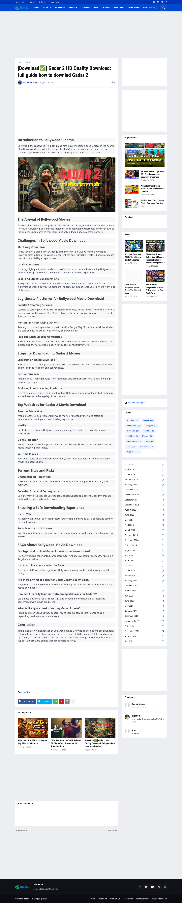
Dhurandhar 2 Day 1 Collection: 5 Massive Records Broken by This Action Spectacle (155, 258)
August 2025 (145, 510)
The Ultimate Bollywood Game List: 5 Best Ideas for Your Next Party (155, 288)
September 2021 (145, 631)
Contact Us (115, 899)
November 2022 (145, 621)
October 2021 (145, 626)
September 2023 (145, 586)
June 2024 (145, 560)
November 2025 (145, 495)
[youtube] (162, 2)
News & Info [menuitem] (134, 8)
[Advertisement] (91, 35)
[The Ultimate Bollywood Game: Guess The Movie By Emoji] (134, 276)
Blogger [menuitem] (73, 8)
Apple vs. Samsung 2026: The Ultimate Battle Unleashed (133, 257)
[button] (157, 7)
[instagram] (158, 886)
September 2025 (145, 505)
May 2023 (145, 606)
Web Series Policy (159, 899)
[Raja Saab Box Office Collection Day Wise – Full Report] (33, 728)
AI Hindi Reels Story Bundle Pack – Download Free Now (152, 202)
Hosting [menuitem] (106, 8)
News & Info (134, 441)
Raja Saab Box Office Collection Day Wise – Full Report (32, 742)
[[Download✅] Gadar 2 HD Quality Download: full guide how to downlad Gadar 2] (100, 728)
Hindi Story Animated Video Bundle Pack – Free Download (144, 158)
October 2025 (145, 500)
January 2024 (145, 580)
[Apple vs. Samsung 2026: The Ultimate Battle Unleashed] (134, 246)
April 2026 (145, 469)
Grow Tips (133, 431)
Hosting (149, 431)
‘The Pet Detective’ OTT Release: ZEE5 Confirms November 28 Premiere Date (66, 743)
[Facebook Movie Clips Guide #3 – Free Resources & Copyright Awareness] (132, 174)
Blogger (148, 420)
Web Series (146, 447)
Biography (132, 420)
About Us (103, 899)
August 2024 (145, 550)
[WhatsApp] (55, 701)
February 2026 (145, 479)
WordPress (133, 452)
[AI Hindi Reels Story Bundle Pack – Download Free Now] (132, 203)
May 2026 (145, 464)
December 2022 (145, 616)
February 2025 (145, 535)
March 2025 (145, 530)
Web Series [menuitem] (60, 8)
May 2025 (145, 520)
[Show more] (72, 701)
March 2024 (145, 570)
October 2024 (145, 545)
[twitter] (158, 2)
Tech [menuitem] (96, 8)
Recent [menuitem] (46, 8)
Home (17, 2)
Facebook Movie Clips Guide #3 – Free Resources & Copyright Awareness (152, 174)
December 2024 (145, 540)
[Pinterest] (61, 701)
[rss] (166, 2)
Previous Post (22, 830)
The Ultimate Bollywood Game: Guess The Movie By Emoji (133, 288)
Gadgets (151, 426)
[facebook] (154, 2)
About (24, 2)
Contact (33, 2)
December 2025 (145, 490)
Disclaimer (128, 899)
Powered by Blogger (136, 403)
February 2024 (145, 575)
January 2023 (145, 611)
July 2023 (145, 596)
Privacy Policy (54, 2)
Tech (131, 447)
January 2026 (145, 484)
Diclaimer (42, 2)
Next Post (112, 830)
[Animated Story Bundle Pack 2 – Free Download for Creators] (132, 189)
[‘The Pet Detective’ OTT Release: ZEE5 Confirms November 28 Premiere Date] (66, 728)
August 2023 (145, 591)
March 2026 (145, 474)
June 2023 (145, 601)
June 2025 (145, 515)
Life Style (132, 436)
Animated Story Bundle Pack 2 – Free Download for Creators (152, 189)
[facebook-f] (139, 886)
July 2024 (145, 555)
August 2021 (145, 636)
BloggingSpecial (41, 899)
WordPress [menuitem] (119, 8)
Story (150, 441)
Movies (28, 62)
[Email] (67, 701)
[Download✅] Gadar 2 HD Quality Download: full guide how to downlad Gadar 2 (100, 743)
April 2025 (145, 525)
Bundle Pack (134, 426)
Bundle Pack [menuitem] (149, 8)
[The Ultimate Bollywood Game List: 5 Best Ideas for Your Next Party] (155, 276)
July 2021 (145, 641)
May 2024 (145, 565)
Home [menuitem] (36, 8)
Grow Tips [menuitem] (85, 8)
